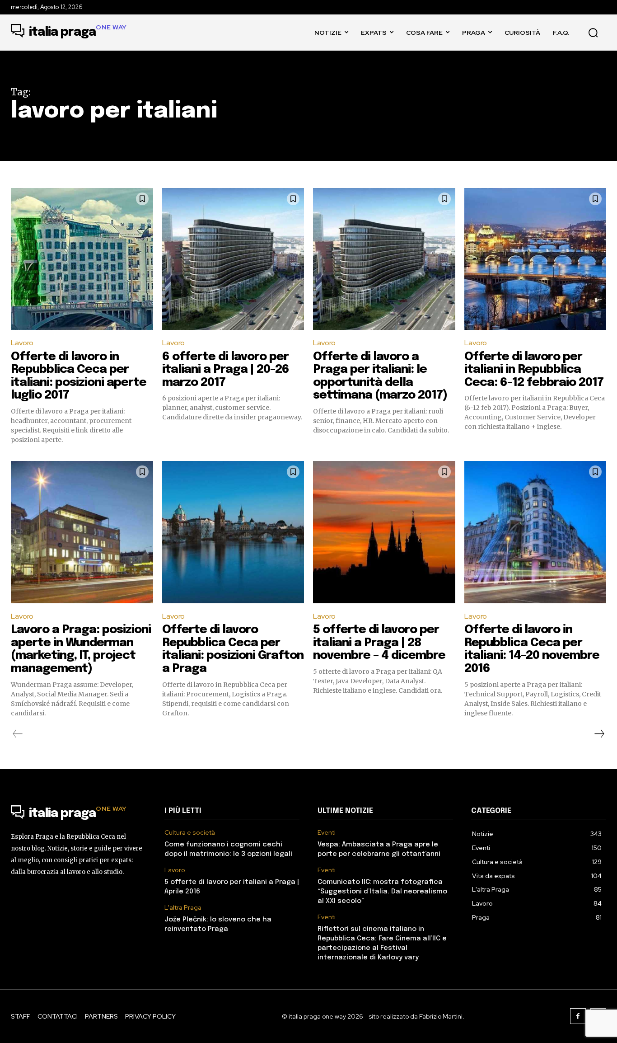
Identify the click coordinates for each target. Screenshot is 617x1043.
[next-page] (599, 734)
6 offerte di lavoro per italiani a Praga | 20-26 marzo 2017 (225, 370)
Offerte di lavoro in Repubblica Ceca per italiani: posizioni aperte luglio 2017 (78, 376)
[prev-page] (18, 734)
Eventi (327, 832)
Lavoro (22, 343)
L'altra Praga (182, 907)
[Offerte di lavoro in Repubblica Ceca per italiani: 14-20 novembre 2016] (535, 532)
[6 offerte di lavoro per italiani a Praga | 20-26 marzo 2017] (233, 259)
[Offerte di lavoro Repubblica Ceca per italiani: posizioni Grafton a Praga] (233, 532)
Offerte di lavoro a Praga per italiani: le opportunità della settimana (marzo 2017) (380, 376)
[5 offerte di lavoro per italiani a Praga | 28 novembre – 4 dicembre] (384, 532)
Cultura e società (189, 832)
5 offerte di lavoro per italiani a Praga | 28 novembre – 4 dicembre (379, 643)
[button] (593, 32)
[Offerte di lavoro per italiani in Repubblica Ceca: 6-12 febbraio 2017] (535, 259)
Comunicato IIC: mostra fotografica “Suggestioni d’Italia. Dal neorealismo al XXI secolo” (382, 892)
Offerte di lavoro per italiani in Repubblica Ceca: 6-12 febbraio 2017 (533, 370)
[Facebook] (578, 1016)
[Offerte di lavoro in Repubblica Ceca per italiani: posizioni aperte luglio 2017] (82, 259)
